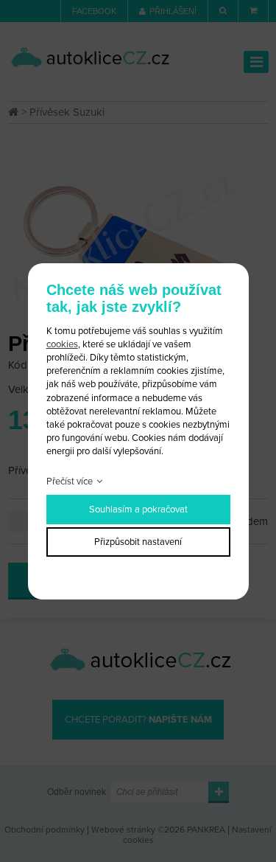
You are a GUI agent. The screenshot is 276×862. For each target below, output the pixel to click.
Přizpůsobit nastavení (138, 542)
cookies (62, 344)
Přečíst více (69, 481)
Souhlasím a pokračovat (138, 509)
